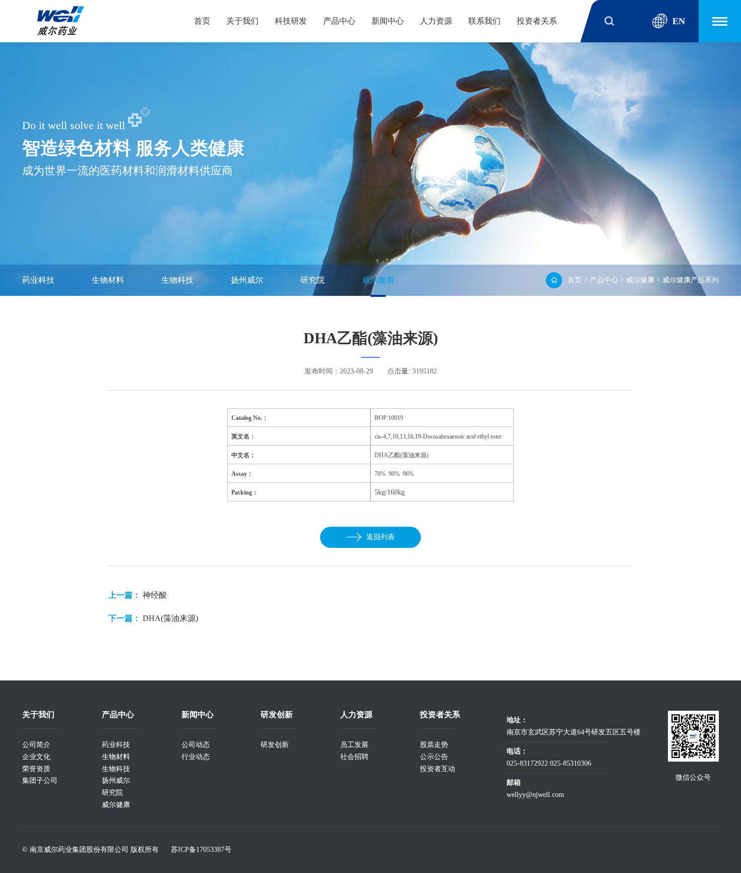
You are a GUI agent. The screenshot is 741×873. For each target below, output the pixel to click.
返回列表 (380, 537)
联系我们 (484, 21)
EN (678, 21)
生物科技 (177, 280)
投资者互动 (437, 769)
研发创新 (275, 745)
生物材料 (108, 280)
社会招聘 (354, 757)
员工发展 (354, 745)
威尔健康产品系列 (690, 280)
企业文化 (36, 757)
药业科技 (38, 280)
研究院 (312, 280)
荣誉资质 (36, 769)
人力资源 (436, 21)
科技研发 (291, 21)
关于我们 (242, 21)
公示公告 (434, 757)
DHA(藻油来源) (170, 618)
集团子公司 (39, 780)
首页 (202, 21)
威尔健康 (378, 280)
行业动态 (195, 757)
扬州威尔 (247, 280)
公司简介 (36, 745)
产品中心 (339, 21)
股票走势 (434, 745)
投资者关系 (537, 21)
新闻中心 (388, 21)
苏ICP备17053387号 (201, 849)
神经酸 (155, 595)
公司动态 (195, 745)
